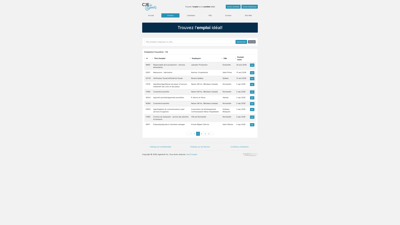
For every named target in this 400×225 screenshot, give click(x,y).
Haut (188, 154)
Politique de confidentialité (160, 147)
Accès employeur (249, 7)
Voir (252, 65)
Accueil (151, 15)
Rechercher (241, 42)
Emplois (170, 15)
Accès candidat (233, 7)
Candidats (191, 15)
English (194, 154)
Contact (228, 15)
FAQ (210, 15)
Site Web (248, 15)
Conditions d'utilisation (240, 147)
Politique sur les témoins (200, 147)
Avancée (252, 42)
